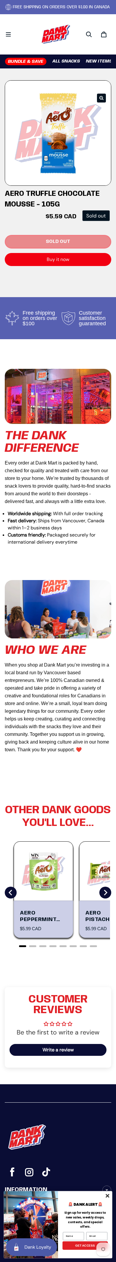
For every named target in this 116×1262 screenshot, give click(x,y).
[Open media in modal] (101, 98)
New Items (99, 61)
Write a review (58, 1050)
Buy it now (58, 259)
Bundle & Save (25, 61)
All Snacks (66, 61)
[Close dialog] (107, 1195)
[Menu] (8, 34)
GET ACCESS (85, 1245)
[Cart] (103, 34)
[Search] (88, 34)
